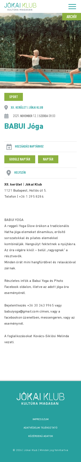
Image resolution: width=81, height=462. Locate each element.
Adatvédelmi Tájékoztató (40, 428)
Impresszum (41, 419)
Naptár (48, 160)
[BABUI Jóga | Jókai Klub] (41, 398)
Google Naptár (19, 160)
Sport (13, 97)
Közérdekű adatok (40, 436)
